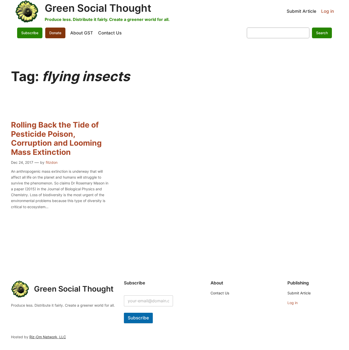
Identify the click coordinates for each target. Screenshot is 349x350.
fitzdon (51, 162)
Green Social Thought (98, 8)
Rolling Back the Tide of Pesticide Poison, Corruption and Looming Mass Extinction (56, 138)
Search (322, 33)
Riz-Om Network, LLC (47, 337)
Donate (55, 33)
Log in (327, 11)
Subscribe (138, 317)
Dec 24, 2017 (22, 162)
